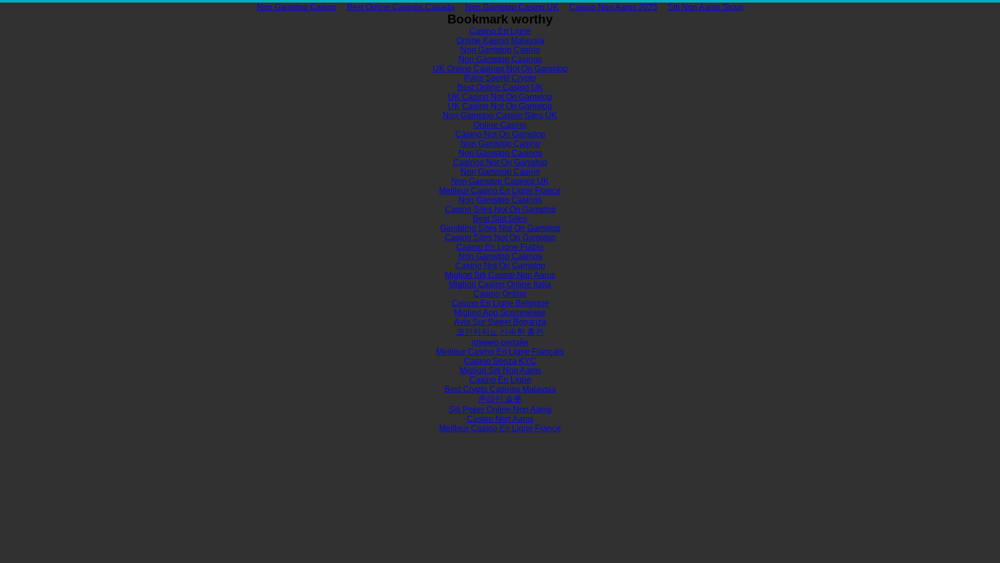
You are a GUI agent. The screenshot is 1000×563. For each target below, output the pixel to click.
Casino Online (500, 293)
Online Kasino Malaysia (500, 40)
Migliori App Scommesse (500, 312)
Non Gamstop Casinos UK (500, 181)
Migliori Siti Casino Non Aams (500, 275)
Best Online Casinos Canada (401, 7)
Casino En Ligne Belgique (500, 303)
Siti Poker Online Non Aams (500, 409)
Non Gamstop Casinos (500, 59)
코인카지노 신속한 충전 (500, 331)
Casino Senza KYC (500, 361)
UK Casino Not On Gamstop (500, 96)
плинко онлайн (500, 342)
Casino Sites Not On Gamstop (500, 209)
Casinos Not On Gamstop (500, 162)
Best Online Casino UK (500, 87)
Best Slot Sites (500, 218)
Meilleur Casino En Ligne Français (500, 351)
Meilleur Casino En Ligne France (500, 190)
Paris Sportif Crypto (500, 78)
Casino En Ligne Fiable (500, 246)
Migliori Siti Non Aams (500, 370)
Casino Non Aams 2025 (613, 7)
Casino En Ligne (500, 31)
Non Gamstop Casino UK (512, 7)
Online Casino (500, 124)
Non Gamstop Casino (296, 7)
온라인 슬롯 (500, 399)
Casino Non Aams (500, 418)
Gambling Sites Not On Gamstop (500, 228)
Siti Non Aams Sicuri (706, 7)
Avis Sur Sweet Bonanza (500, 321)
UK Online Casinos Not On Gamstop (500, 68)
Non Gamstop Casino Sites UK (500, 115)
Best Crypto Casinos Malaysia (500, 389)
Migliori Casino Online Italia (500, 284)
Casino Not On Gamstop (500, 134)
